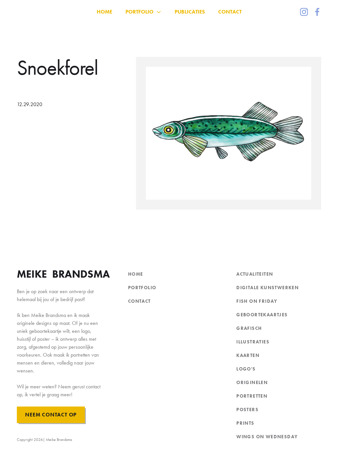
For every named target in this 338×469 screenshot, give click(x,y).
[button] (143, 12)
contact (139, 301)
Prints (245, 423)
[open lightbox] (228, 133)
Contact (230, 11)
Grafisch (249, 328)
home (104, 11)
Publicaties (190, 11)
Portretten (251, 396)
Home (135, 274)
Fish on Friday (257, 301)
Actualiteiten (254, 274)
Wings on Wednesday (267, 437)
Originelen (252, 382)
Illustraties (252, 342)
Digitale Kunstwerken (267, 288)
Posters (247, 409)
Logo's (245, 369)
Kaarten (247, 355)
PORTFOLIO (142, 288)
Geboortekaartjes (261, 315)
